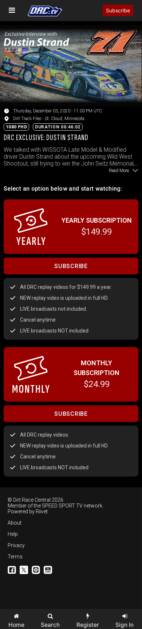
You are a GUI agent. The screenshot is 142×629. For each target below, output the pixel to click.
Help (13, 534)
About (14, 523)
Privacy (16, 545)
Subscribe (118, 10)
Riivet (42, 511)
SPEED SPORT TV (62, 506)
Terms (15, 557)
